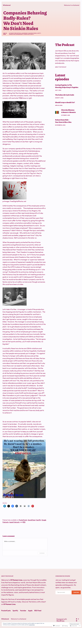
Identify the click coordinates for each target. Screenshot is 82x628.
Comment (42, 553)
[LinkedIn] (76, 619)
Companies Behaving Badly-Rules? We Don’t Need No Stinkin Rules (25, 20)
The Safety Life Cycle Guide (64, 95)
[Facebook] (76, 621)
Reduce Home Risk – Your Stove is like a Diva (63, 121)
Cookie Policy (32, 624)
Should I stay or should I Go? (65, 102)
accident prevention (15, 33)
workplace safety (28, 34)
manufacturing (32, 33)
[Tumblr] (78, 619)
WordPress (60, 621)
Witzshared (7, 5)
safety (39, 33)
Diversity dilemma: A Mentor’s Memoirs (68, 111)
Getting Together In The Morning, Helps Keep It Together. (66, 86)
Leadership (24, 33)
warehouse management (16, 34)
